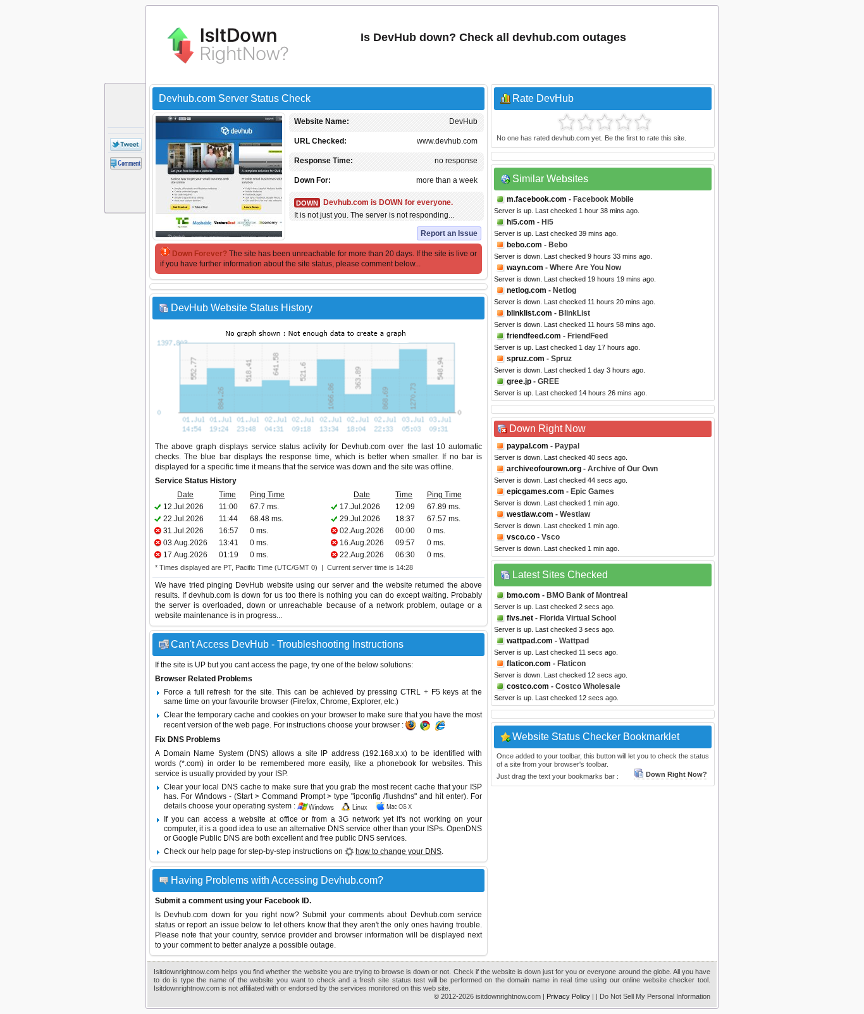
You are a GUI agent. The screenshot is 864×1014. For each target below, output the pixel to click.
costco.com (528, 686)
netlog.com (526, 290)
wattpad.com (530, 640)
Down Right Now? (676, 774)
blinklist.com (529, 313)
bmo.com (523, 595)
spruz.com (526, 358)
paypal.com (527, 446)
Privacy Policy (568, 996)
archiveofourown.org (544, 468)
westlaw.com (530, 514)
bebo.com (524, 244)
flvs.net (520, 618)
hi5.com (521, 222)
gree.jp (519, 381)
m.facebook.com (537, 199)
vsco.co (521, 537)
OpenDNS (464, 828)
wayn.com (525, 267)
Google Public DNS (206, 838)
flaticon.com (529, 663)
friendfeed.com (534, 335)
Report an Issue (449, 233)
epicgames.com (535, 491)
